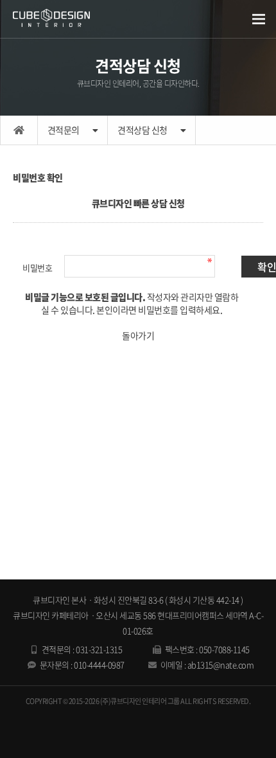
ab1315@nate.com (220, 664)
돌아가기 (138, 335)
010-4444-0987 (99, 664)
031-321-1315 (99, 649)
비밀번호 (37, 267)
